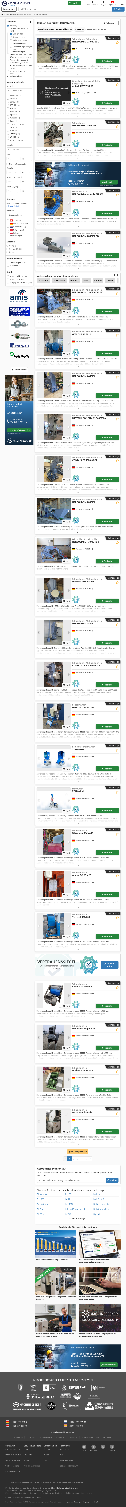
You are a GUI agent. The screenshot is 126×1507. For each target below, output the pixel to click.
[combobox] (19, 215)
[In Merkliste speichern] (117, 42)
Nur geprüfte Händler (21, 282)
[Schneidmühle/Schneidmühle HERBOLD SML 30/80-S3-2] (54, 50)
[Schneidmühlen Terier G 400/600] (54, 926)
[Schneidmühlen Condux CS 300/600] (54, 995)
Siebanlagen (20, 43)
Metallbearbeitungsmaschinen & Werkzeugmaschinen (22, 55)
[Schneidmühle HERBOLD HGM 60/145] (54, 134)
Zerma (14, 98)
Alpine (13, 114)
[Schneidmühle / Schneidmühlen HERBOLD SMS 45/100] (54, 385)
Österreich (18, 230)
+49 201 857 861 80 (77, 1422)
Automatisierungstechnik (20, 72)
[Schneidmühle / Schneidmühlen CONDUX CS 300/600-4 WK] (54, 674)
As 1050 (40, 1199)
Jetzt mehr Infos (110, 965)
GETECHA (15, 111)
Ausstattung (42, 1204)
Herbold (74, 280)
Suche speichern (79, 1151)
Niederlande (19, 227)
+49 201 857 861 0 (18, 1422)
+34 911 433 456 (75, 1426)
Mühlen (18, 34)
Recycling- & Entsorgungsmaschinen (19, 28)
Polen (16, 233)
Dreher (110, 280)
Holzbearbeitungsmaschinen (21, 66)
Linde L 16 (73, 1437)
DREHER (15, 105)
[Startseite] (2, 14)
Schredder (19, 37)
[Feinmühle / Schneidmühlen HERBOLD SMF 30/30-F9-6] (54, 550)
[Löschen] (70, 29)
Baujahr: (10, 168)
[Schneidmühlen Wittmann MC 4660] (54, 842)
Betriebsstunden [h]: (15, 177)
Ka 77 (67, 1199)
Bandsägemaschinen (90, 1437)
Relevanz (109, 23)
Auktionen (15, 266)
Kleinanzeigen (17, 262)
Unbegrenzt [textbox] (15, 215)
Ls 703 (68, 1214)
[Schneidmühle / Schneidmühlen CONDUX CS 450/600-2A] (54, 469)
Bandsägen (107, 1437)
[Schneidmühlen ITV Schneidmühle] (54, 1121)
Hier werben (20, 369)
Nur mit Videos (17, 279)
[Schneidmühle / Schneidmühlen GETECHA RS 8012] (54, 343)
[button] (122, 3)
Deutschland (20, 223)
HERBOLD (15, 95)
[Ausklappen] (78, 74)
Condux (14, 102)
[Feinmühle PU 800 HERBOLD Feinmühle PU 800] (54, 203)
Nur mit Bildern (18, 276)
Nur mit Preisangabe (17, 164)
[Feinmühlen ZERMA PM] (54, 800)
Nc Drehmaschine (101, 1204)
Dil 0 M (40, 1209)
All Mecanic (42, 1194)
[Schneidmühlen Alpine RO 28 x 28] (54, 884)
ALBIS (13, 130)
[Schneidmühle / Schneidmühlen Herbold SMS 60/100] (54, 590)
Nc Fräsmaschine (101, 1209)
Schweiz (14, 206)
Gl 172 (68, 1194)
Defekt (13, 252)
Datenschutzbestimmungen (60, 1502)
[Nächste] (68, 50)
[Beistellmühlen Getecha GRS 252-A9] (54, 716)
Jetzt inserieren (109, 182)
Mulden (96, 1194)
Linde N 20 (60, 1437)
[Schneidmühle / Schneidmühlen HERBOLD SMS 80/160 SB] (54, 245)
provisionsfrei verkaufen (19, 430)
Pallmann (15, 118)
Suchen (119, 9)
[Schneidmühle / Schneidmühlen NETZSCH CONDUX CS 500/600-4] (54, 427)
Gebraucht (15, 249)
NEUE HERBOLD (17, 140)
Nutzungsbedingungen (81, 1502)
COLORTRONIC (17, 124)
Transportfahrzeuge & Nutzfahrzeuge (19, 61)
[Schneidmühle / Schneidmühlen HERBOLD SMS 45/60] (54, 632)
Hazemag (15, 134)
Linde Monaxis (46, 1437)
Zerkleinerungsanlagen (22, 47)
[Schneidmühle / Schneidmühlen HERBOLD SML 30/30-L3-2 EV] (54, 301)
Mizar (13, 127)
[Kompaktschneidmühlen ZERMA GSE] (54, 758)
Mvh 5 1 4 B (98, 1199)
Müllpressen (20, 40)
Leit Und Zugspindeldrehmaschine (81, 1209)
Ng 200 (96, 1214)
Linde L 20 (18, 1437)
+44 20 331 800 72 (18, 1426)
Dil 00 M (40, 1214)
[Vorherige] (39, 50)
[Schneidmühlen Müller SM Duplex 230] (54, 1037)
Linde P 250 (31, 1437)
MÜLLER (14, 137)
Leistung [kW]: (12, 186)
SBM (13, 108)
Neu (12, 246)
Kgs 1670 (69, 1204)
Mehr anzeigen (78, 1218)
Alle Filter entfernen (97, 29)
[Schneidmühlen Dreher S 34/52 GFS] (54, 1079)
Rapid (13, 121)
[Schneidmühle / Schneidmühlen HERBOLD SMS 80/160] (54, 511)
